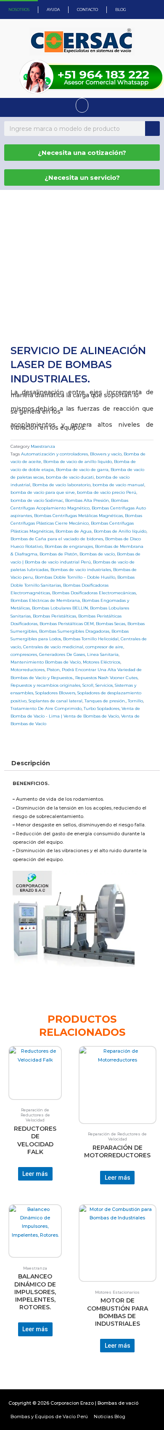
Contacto (87, 9)
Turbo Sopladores (101, 708)
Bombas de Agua (74, 531)
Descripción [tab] (30, 763)
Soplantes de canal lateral (55, 700)
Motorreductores (28, 669)
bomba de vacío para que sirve (43, 492)
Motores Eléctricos (101, 661)
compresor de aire (104, 646)
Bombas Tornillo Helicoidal (91, 638)
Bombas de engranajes (69, 546)
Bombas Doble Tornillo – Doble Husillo (75, 577)
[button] (82, 105)
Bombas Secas (110, 623)
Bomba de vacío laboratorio (61, 484)
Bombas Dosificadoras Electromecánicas (94, 592)
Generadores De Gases (62, 654)
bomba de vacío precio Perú (106, 492)
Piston (53, 669)
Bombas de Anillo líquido (120, 531)
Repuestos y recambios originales (45, 685)
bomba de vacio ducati (70, 476)
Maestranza (43, 446)
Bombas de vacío (97, 553)
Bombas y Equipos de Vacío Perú (49, 1416)
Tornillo (135, 700)
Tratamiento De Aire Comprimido (46, 708)
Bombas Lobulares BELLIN (60, 607)
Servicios (104, 685)
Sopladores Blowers (55, 692)
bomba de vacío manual (118, 484)
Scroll (87, 685)
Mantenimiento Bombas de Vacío (46, 661)
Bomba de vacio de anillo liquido (77, 461)
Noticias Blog (109, 1416)
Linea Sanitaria (103, 654)
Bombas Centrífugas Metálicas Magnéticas (78, 515)
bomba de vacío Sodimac (37, 500)
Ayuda (53, 9)
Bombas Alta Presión (87, 500)
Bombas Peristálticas (54, 615)
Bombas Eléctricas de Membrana (45, 600)
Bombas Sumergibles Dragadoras (74, 631)
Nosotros (18, 9)
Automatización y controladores (54, 453)
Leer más (35, 1173)
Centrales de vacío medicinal (53, 646)
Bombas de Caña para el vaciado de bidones (57, 538)
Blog (120, 9)
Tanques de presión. (105, 700)
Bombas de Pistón (58, 553)
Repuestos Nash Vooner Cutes (106, 677)
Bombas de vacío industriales (80, 569)
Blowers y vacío (106, 453)
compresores (24, 654)
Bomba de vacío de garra (82, 469)
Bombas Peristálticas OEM (67, 623)
